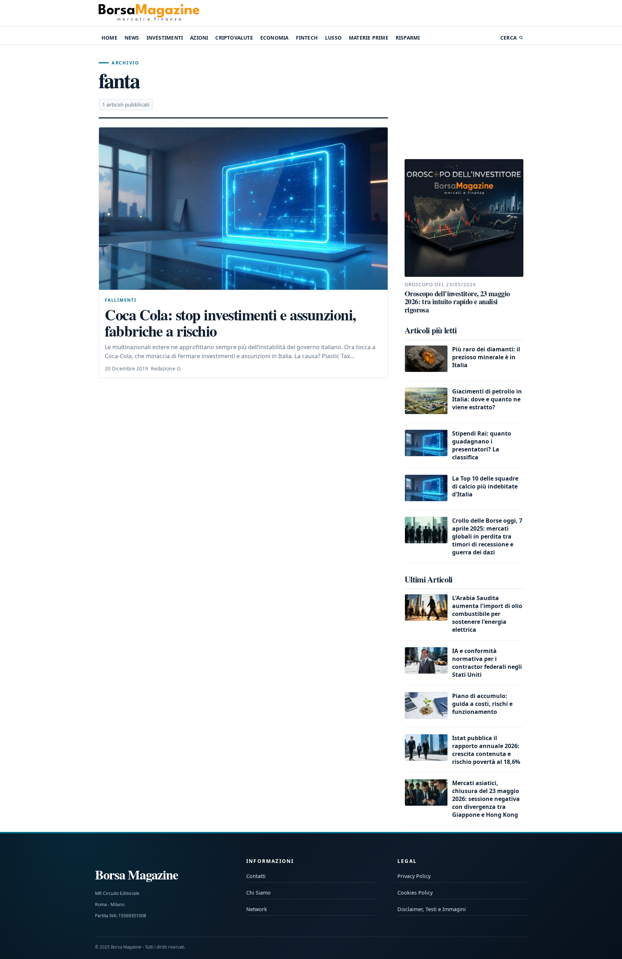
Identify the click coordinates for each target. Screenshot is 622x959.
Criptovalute (234, 37)
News (132, 37)
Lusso (333, 37)
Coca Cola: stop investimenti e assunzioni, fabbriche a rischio (230, 322)
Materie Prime (368, 37)
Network (256, 909)
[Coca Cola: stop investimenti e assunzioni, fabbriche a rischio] (243, 208)
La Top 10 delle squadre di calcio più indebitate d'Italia (485, 486)
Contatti (256, 876)
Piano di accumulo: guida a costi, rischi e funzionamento (482, 704)
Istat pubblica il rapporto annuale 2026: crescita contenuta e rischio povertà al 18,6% (486, 750)
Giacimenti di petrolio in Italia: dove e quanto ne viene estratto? (487, 399)
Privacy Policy (414, 876)
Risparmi (408, 37)
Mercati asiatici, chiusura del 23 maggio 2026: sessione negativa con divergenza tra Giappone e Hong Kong (486, 799)
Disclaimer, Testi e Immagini (431, 909)
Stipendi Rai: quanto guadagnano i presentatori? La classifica (481, 445)
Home (109, 37)
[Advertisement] (464, 102)
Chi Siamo (258, 892)
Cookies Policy (415, 892)
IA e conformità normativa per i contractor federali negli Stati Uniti (487, 663)
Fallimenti (120, 300)
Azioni (199, 37)
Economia (274, 37)
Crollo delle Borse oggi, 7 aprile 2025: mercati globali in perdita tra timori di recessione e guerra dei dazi (487, 536)
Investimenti (165, 37)
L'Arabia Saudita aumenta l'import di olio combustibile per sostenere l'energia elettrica (487, 614)
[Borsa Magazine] (149, 13)
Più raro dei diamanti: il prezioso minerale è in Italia (486, 357)
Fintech (307, 37)
